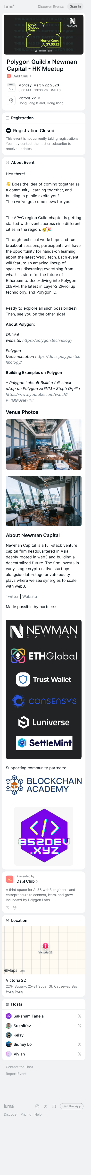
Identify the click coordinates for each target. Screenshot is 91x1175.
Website (29, 596)
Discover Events (51, 6)
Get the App (71, 1106)
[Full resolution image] (44, 444)
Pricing (26, 1114)
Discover (11, 1114)
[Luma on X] (45, 1106)
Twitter (12, 596)
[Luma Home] (9, 6)
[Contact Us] (54, 1106)
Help (38, 1114)
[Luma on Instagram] (37, 1106)
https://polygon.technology (47, 340)
